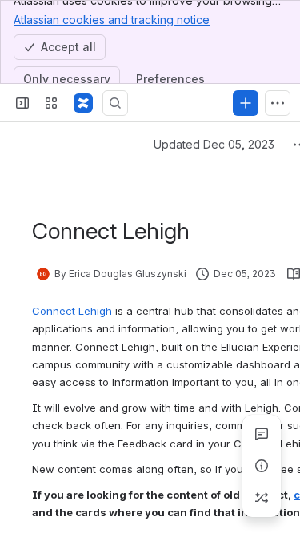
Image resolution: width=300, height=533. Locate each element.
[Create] (245, 103)
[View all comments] (261, 434)
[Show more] (277, 103)
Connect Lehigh (72, 310)
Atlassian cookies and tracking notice (112, 19)
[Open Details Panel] (261, 466)
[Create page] (261, 498)
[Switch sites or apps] (51, 103)
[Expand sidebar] (22, 103)
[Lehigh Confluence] (83, 103)
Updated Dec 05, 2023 (214, 144)
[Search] (115, 103)
